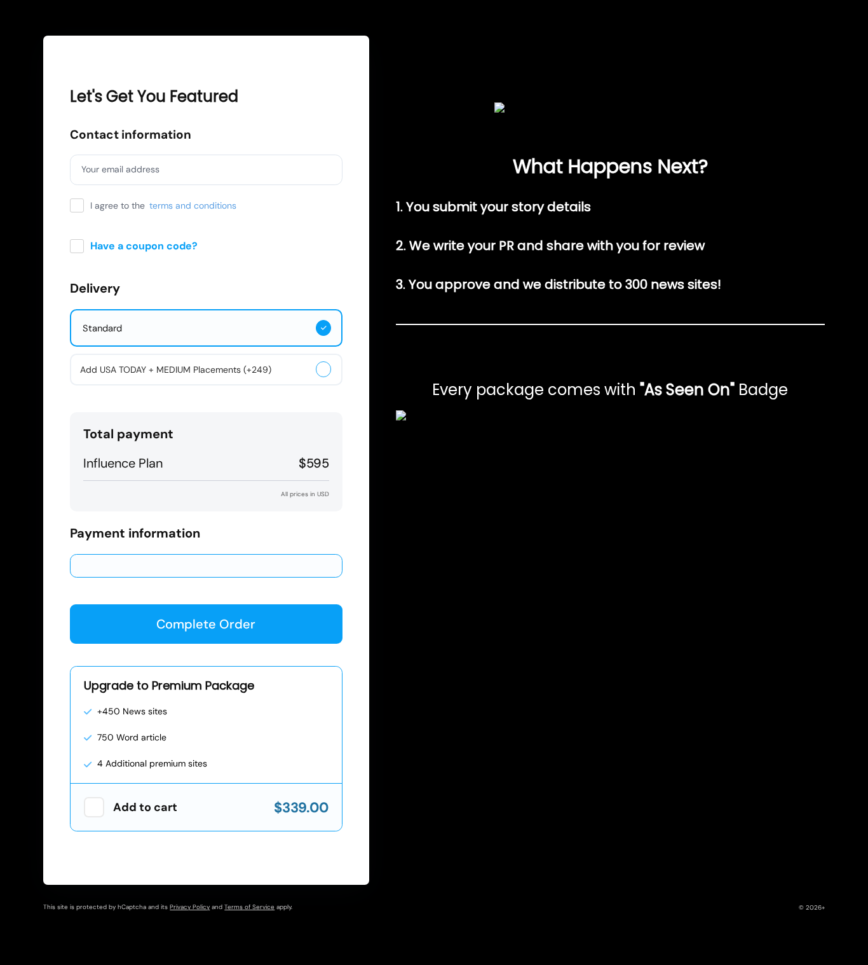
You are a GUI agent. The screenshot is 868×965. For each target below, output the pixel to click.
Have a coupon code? (144, 246)
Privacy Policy (190, 907)
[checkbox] (94, 807)
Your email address (120, 169)
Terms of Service (249, 907)
